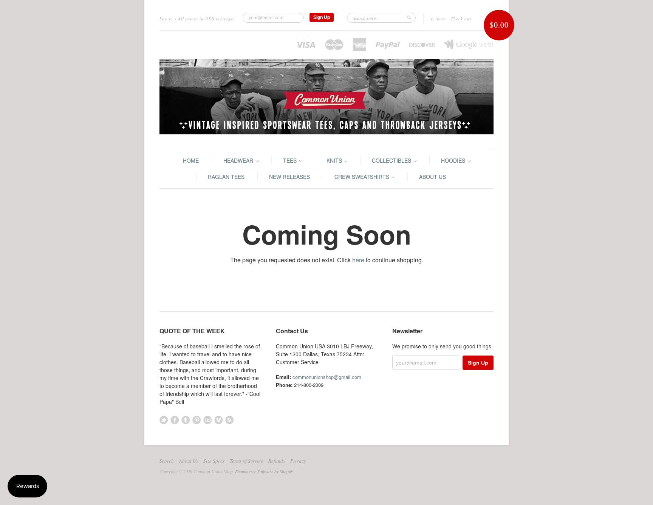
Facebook (174, 420)
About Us (188, 460)
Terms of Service (246, 460)
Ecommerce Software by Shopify (264, 471)
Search (166, 460)
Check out (460, 19)
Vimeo (218, 420)
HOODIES (454, 160)
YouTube (207, 420)
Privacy (298, 460)
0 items (438, 19)
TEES (290, 160)
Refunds (276, 460)
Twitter (163, 420)
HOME (191, 160)
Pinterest (196, 420)
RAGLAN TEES (226, 176)
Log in (166, 19)
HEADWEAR (239, 160)
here (358, 260)
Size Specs (213, 460)
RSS (229, 420)
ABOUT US (432, 176)
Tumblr (185, 420)
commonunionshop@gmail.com (326, 376)
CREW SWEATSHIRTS (362, 176)
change (225, 19)
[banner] (326, 89)
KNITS (335, 160)
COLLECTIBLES (392, 160)
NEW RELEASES (289, 176)
